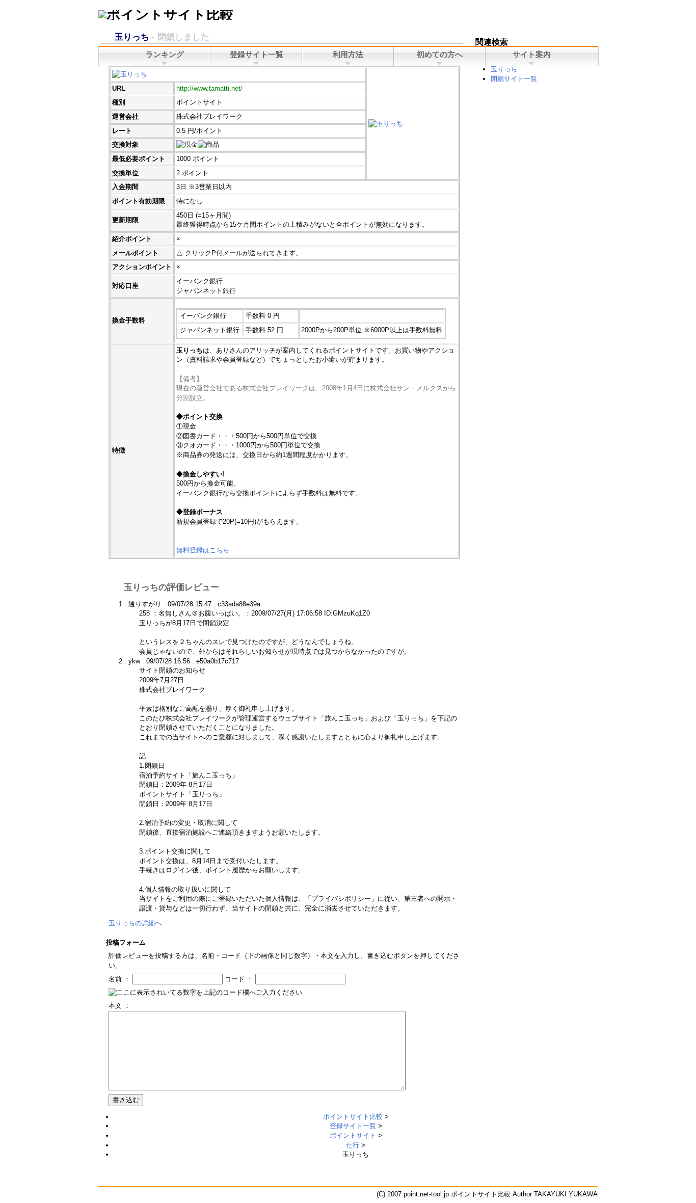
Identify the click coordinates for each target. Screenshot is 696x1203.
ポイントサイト (353, 1135)
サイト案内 (532, 54)
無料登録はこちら (202, 550)
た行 (352, 1145)
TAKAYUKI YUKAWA (566, 1194)
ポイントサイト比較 (353, 1116)
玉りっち (504, 69)
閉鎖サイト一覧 (514, 79)
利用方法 (348, 54)
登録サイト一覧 (353, 1126)
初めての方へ (440, 54)
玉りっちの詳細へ (135, 923)
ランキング (165, 54)
